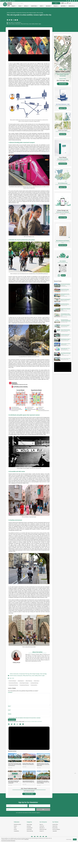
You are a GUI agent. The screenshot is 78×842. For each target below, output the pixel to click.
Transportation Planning (21, 12)
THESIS (19, 6)
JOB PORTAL (63, 6)
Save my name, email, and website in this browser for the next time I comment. (25, 717)
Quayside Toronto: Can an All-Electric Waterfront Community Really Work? (43, 764)
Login (70, 3)
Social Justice (13, 12)
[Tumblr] (76, 0)
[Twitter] (74, 0)
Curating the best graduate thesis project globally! (62, 184)
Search (56, 3)
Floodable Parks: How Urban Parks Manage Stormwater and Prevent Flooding (43, 782)
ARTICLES (26, 6)
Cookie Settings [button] (68, 839)
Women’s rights (38, 23)
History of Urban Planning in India (65, 358)
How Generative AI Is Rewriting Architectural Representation (65, 325)
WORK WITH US (72, 6)
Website (9, 713)
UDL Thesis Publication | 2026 (62, 104)
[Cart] (61, 3)
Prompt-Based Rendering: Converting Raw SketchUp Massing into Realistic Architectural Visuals (65, 320)
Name (9, 706)
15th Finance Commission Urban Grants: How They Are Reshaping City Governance (14, 764)
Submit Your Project (62, 130)
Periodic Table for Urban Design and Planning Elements (65, 348)
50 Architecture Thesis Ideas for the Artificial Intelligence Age (65, 334)
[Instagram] (68, 0)
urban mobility (32, 23)
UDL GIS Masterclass (62, 183)
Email (9, 710)
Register (65, 3)
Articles (8, 12)
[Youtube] (70, 0)
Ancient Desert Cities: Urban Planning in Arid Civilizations (28, 764)
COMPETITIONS (34, 6)
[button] (7, 20)
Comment (10, 692)
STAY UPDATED (63, 261)
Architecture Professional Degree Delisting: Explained (65, 344)
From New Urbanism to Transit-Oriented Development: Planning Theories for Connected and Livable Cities (66, 314)
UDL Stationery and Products (62, 240)
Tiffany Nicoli (16, 662)
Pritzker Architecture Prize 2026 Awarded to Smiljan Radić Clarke (65, 330)
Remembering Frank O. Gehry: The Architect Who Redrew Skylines (65, 339)
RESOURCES (48, 6)
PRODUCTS (56, 6)
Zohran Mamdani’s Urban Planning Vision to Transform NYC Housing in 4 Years (65, 353)
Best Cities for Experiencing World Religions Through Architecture (13, 782)
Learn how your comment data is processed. (33, 721)
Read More (26, 839)
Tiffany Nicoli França (24, 23)
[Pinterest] (72, 0)
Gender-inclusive (11, 23)
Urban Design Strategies (31, 12)
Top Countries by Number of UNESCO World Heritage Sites (28, 781)
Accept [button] (75, 839)
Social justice (17, 23)
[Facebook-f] (66, 0)
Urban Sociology (39, 12)
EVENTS (41, 6)
